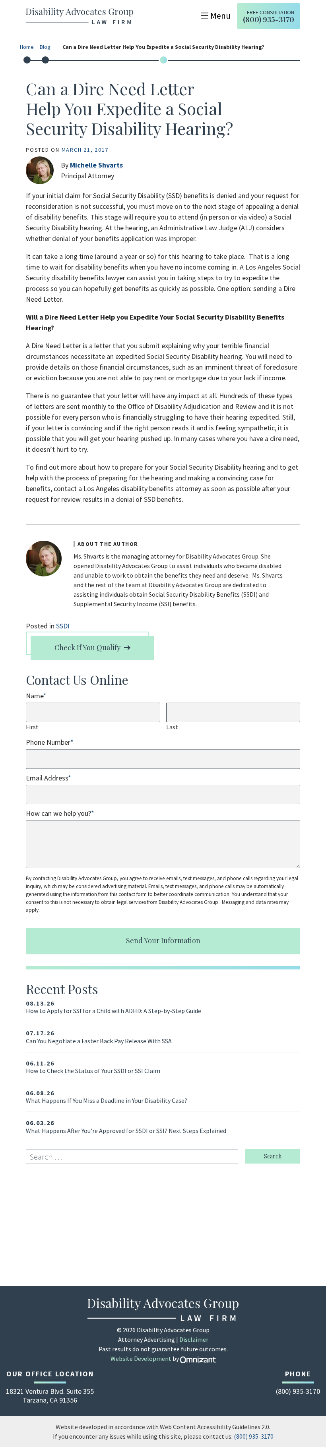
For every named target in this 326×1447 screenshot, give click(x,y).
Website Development (141, 1358)
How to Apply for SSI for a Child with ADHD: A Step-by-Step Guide (113, 1007)
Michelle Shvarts (96, 165)
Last (172, 727)
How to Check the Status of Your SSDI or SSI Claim (93, 1067)
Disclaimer (193, 1339)
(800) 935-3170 (254, 1436)
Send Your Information (163, 940)
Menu (220, 15)
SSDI (63, 625)
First (32, 727)
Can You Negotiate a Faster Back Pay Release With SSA (99, 1036)
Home (27, 47)
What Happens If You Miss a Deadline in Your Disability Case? (106, 1096)
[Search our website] (135, 1156)
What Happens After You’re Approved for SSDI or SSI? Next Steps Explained (126, 1126)
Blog (45, 47)
